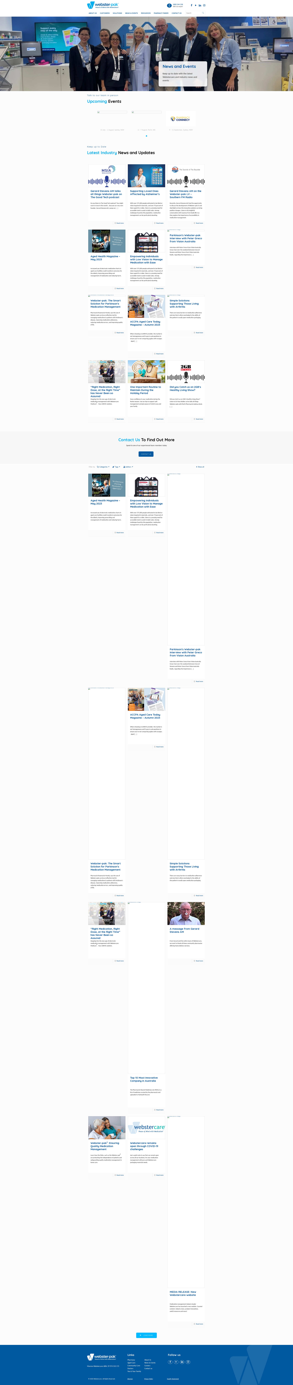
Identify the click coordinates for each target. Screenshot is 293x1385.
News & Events (149, 1363)
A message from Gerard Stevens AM (184, 930)
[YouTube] (196, 5)
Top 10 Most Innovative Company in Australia (144, 1079)
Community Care (134, 1366)
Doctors (130, 1369)
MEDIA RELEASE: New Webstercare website (183, 1293)
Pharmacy (131, 1360)
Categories (103, 467)
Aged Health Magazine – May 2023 (105, 258)
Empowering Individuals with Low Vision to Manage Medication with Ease (146, 259)
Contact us (148, 1369)
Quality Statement (173, 1379)
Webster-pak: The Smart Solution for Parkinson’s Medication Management (106, 303)
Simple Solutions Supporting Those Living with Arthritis (184, 303)
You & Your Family (134, 1371)
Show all (201, 467)
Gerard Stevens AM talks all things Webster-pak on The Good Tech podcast (106, 194)
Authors (128, 467)
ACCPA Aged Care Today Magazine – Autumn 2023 (145, 323)
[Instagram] (204, 5)
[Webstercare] (103, 5)
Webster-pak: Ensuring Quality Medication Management (105, 1146)
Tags (116, 467)
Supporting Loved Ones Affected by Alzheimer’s (145, 192)
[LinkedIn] (200, 5)
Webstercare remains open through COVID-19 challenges (144, 1146)
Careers (147, 1366)
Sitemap (130, 1379)
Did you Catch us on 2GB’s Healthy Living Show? (185, 388)
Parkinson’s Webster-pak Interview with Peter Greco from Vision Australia (186, 238)
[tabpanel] (112, 121)
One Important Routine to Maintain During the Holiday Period (145, 390)
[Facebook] (191, 5)
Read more (120, 223)
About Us (147, 1360)
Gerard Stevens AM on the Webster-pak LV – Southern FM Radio (185, 194)
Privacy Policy (148, 1379)
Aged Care (131, 1363)
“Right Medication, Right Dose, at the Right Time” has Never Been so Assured (105, 391)
